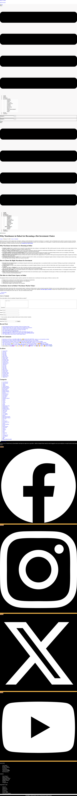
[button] (38, 49)
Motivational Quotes (6, 416)
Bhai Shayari (4, 389)
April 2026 (4, 355)
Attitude (3, 385)
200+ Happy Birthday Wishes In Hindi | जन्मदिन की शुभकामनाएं (14, 344)
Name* (1, 310)
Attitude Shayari (5, 386)
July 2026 (4, 352)
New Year (4, 418)
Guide (3, 403)
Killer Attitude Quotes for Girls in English (30, 340)
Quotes (3, 423)
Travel (3, 433)
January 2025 (5, 371)
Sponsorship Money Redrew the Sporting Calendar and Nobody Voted (15, 326)
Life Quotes (4, 411)
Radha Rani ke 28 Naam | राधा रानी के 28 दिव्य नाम (11, 339)
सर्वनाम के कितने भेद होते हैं (7, 439)
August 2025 (4, 363)
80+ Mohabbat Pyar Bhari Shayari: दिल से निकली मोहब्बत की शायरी (39, 344)
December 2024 (5, 372)
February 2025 (5, 370)
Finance (3, 400)
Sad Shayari (4, 427)
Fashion (3, 399)
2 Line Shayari (5, 382)
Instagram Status (5, 408)
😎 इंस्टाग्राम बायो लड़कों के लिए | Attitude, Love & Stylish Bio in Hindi (35, 339)
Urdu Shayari (5, 436)
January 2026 (5, 358)
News (8, 111)
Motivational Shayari (6, 417)
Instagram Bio (5, 406)
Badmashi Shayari (5, 387)
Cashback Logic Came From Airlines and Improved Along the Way (15, 328)
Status (3, 431)
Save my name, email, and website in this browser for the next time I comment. (16, 317)
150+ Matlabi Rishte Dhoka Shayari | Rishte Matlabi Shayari (13, 334)
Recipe (3, 425)
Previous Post (3, 292)
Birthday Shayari (5, 390)
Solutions (4, 429)
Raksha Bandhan (5, 424)
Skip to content (3, 0)
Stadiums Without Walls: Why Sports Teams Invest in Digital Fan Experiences (17, 327)
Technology (4, 432)
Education (4, 397)
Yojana (3, 437)
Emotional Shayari (5, 398)
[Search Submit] (16, 321)
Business (4, 392)
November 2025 (5, 360)
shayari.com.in (3, 2)
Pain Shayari (4, 420)
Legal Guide (4, 410)
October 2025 (5, 361)
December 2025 (5, 359)
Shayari (3, 428)
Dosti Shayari (5, 395)
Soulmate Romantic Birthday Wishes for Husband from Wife (13, 341)
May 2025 (4, 367)
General (3, 402)
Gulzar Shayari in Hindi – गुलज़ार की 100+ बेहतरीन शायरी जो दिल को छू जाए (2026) (17, 331)
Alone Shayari (5, 383)
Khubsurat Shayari (6, 409)
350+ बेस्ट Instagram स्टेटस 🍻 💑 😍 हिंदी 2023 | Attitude (37, 343)
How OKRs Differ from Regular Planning (10, 330)
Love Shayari (5, 414)
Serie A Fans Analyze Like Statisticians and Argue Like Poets (14, 329)
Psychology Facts (5, 422)
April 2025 (4, 368)
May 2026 (4, 354)
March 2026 (4, 356)
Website (1, 314)
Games (1, 238)
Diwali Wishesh (5, 393)
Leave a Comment (14, 238)
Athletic (3, 384)
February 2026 (5, 357)
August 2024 (4, 376)
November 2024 (5, 373)
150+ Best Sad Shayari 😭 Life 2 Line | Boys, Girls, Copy (13, 343)
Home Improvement (8, 226)
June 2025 (4, 366)
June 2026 (4, 353)
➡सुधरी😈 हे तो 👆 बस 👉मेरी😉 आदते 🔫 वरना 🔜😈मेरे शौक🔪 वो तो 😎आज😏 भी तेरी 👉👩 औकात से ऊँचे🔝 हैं (31, 345)
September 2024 (5, 375)
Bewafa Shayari (5, 388)
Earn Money (4, 396)
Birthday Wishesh (5, 391)
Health (3, 404)
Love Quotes (4, 413)
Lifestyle (4, 412)
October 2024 (5, 374)
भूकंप (3, 438)
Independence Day (6, 405)
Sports (3, 430)
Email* (1, 312)
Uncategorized (5, 435)
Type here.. (3, 307)
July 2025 (4, 365)
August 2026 (4, 351)
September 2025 (5, 362)
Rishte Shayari (5, 426)
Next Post (2, 293)
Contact (5, 113)
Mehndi (3, 415)
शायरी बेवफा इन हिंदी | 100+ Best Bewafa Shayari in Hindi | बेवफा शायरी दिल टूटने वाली (18, 333)
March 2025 (4, 369)
